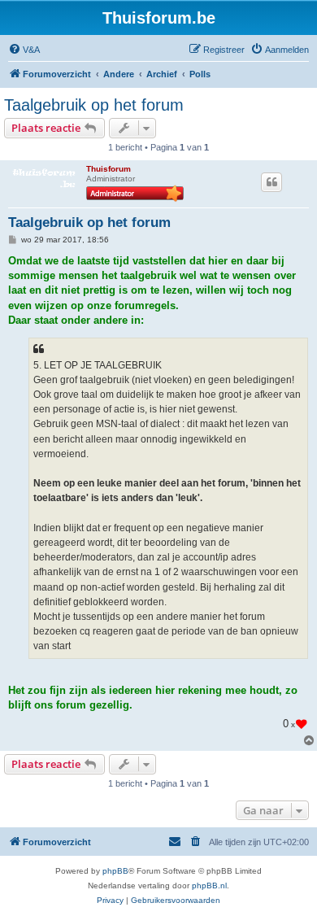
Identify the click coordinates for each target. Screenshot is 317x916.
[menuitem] (24, 49)
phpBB (115, 870)
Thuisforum (108, 168)
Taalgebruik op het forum (94, 105)
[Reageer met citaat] (271, 182)
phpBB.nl (209, 885)
